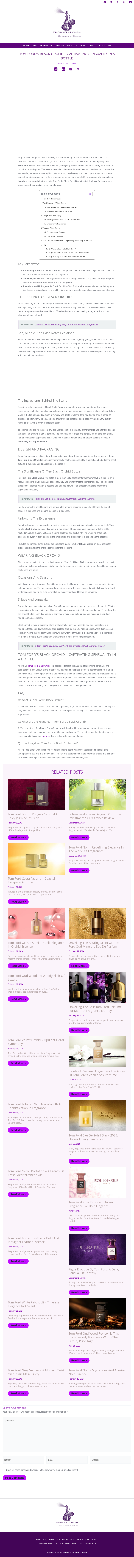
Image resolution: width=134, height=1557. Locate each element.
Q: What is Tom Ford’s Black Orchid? (63, 249)
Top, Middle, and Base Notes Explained (62, 207)
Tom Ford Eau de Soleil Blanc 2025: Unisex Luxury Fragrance (93, 1137)
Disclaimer (91, 1540)
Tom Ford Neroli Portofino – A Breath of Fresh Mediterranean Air (36, 1173)
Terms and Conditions (48, 1540)
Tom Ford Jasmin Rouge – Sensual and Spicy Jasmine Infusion (34, 816)
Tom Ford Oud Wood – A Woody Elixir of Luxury (36, 978)
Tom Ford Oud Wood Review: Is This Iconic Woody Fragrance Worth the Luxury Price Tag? (94, 1337)
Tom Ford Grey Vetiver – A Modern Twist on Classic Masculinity (36, 1372)
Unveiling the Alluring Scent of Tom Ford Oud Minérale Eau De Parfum (94, 945)
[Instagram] (111, 2)
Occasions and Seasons (56, 232)
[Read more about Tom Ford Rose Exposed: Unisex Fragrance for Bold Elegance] (97, 1183)
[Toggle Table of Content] (89, 194)
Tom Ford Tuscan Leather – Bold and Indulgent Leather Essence (33, 1240)
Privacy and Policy (72, 1540)
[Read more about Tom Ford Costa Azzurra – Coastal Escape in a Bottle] (36, 859)
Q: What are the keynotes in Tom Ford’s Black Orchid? (70, 253)
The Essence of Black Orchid (54, 203)
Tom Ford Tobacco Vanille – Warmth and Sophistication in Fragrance (36, 1106)
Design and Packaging (52, 216)
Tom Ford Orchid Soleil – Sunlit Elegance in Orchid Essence (36, 945)
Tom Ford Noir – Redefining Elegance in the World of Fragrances (96, 849)
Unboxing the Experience (56, 224)
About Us (77, 1543)
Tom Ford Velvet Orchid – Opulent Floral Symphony (36, 1042)
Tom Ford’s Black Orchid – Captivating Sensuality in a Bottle (67, 241)
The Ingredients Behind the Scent (59, 211)
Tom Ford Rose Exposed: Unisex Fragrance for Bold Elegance (91, 1204)
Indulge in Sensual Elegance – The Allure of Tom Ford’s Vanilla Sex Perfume (97, 1073)
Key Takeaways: (54, 199)
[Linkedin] (130, 2)
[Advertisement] (67, 98)
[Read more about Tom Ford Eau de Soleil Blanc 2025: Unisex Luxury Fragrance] (97, 1115)
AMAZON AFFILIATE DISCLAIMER (54, 1543)
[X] (117, 2)
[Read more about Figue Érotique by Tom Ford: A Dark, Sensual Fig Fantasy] (97, 1249)
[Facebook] (104, 2)
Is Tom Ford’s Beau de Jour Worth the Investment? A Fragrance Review (95, 816)
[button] (50, 45)
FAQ (44, 245)
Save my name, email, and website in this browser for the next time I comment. (42, 1470)
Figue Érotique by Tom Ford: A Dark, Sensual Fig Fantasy (94, 1271)
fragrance (45, 736)
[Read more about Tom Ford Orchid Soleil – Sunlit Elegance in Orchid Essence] (36, 923)
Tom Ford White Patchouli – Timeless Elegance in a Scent (33, 1304)
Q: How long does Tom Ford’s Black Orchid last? (68, 257)
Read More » (18, 837)
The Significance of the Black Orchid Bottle (63, 220)
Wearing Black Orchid (51, 228)
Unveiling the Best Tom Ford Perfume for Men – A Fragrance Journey (95, 1009)
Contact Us (90, 1543)
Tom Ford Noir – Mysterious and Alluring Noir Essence (97, 1372)
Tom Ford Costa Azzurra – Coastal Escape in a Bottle (31, 880)
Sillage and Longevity (55, 236)
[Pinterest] (124, 2)
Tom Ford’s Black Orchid (39, 666)
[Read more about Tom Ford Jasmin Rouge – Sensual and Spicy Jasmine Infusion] (36, 794)
